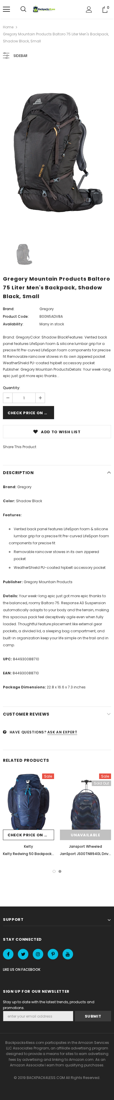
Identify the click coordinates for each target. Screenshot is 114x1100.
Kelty (28, 846)
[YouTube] (68, 954)
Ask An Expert (62, 732)
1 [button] (54, 871)
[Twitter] (23, 954)
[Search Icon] (23, 9)
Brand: (8, 308)
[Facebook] (8, 954)
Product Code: (16, 316)
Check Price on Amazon (31, 413)
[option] (57, 150)
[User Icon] (89, 9)
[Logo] (45, 9)
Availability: (13, 324)
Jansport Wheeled (85, 846)
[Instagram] (38, 954)
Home (8, 27)
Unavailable (85, 835)
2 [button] (59, 871)
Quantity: (11, 387)
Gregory (46, 308)
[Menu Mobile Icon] (6, 9)
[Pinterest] (53, 954)
